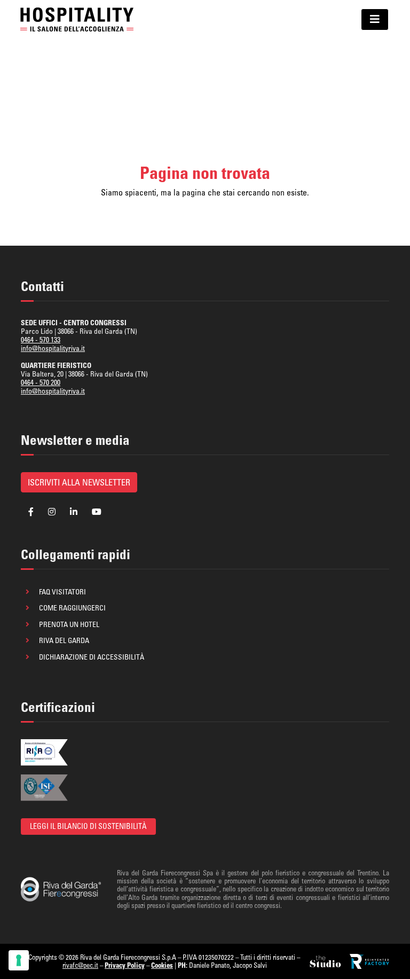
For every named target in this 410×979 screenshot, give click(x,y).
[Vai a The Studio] (326, 961)
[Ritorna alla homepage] (77, 19)
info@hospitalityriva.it (53, 348)
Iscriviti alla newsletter (79, 482)
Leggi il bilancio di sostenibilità (88, 826)
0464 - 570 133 (40, 339)
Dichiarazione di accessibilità (91, 657)
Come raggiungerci (72, 608)
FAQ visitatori (62, 592)
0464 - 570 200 (40, 382)
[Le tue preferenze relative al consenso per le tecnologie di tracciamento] (19, 960)
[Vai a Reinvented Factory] (369, 961)
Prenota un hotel (69, 624)
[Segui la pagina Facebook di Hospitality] (31, 511)
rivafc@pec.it (80, 965)
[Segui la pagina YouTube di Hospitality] (97, 511)
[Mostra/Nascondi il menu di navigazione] (375, 19)
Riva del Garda (64, 640)
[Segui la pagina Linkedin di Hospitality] (74, 511)
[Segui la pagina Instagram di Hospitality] (52, 511)
